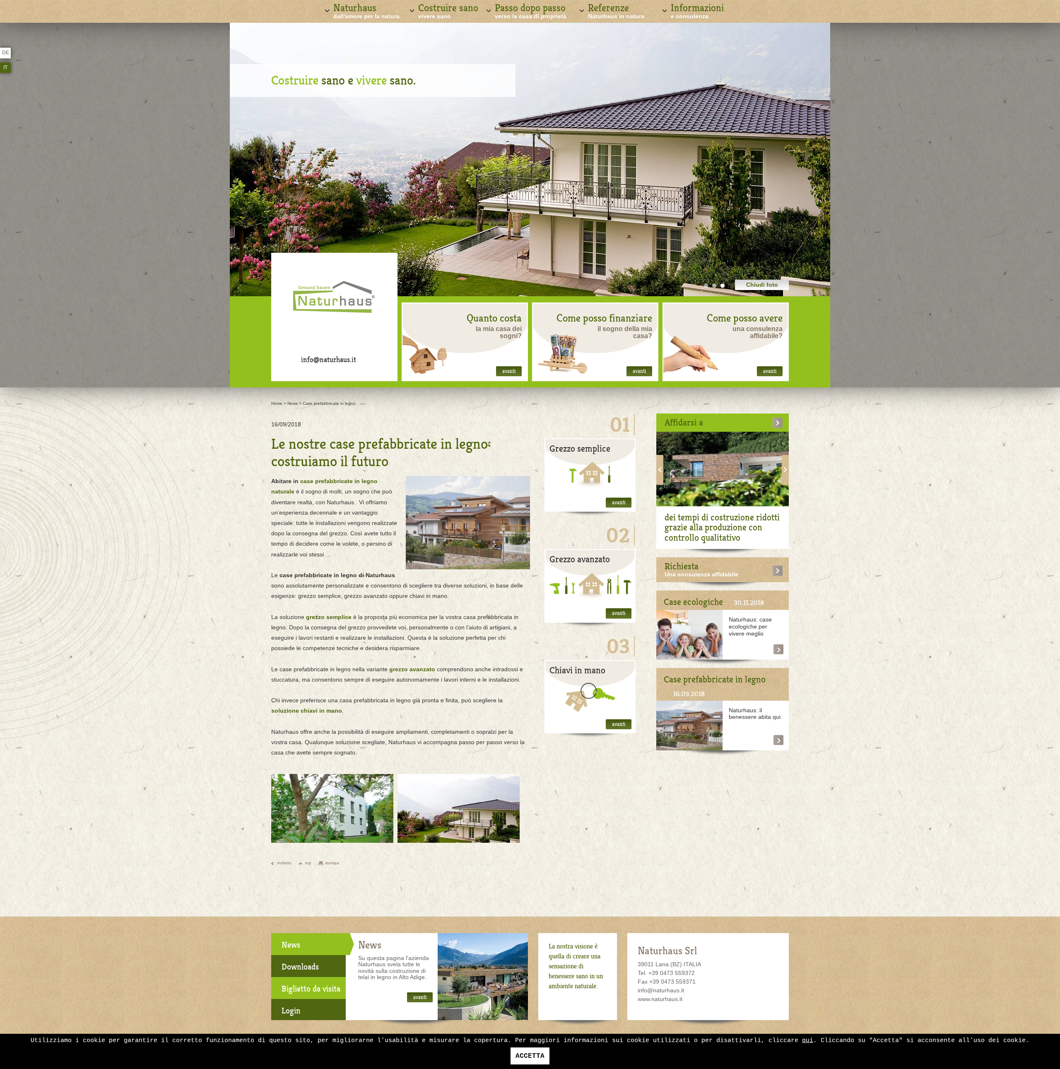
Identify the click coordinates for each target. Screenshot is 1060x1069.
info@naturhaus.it (328, 359)
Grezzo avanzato (579, 559)
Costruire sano (448, 10)
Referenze (616, 10)
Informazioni (697, 10)
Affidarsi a (684, 422)
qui (807, 1040)
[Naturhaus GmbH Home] (334, 300)
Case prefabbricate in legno (329, 403)
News (292, 403)
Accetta (530, 1056)
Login (291, 1011)
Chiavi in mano (577, 670)
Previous (659, 470)
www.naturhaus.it (660, 999)
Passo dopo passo (530, 10)
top (308, 863)
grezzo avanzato (412, 669)
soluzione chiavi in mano (306, 710)
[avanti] (590, 475)
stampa (332, 863)
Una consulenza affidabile (701, 574)
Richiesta (682, 566)
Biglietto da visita (311, 989)
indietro (284, 863)
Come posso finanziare (604, 318)
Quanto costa (494, 318)
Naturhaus (366, 10)
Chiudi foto (762, 284)
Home (276, 403)
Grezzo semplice (579, 448)
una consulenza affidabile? (757, 332)
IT (5, 67)
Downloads (300, 967)
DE (5, 53)
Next (785, 470)
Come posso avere (745, 318)
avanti (509, 371)
